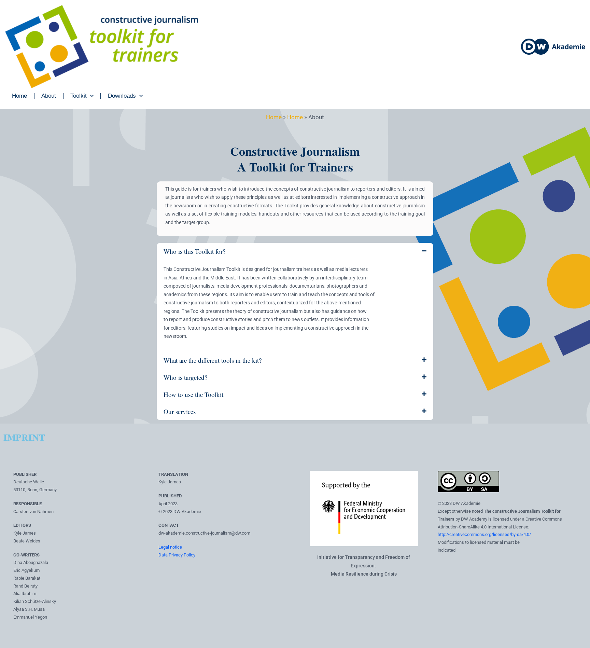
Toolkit (78, 96)
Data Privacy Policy (176, 554)
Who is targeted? (185, 377)
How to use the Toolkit (193, 394)
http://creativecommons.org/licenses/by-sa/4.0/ (484, 534)
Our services (180, 411)
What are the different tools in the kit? (213, 360)
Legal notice (170, 547)
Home (19, 96)
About (48, 96)
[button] (295, 251)
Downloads (122, 96)
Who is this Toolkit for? (194, 251)
